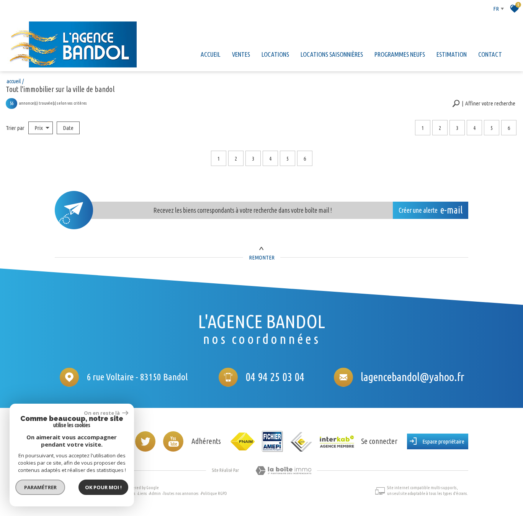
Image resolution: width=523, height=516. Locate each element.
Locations (275, 54)
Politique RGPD (214, 493)
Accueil (211, 54)
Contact (490, 54)
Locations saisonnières (332, 54)
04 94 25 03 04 (274, 376)
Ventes (241, 54)
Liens (142, 493)
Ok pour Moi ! (103, 487)
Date (68, 128)
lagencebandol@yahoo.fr (412, 376)
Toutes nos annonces (181, 493)
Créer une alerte (431, 210)
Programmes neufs (399, 54)
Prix (38, 128)
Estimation (451, 54)
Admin (155, 493)
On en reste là (102, 412)
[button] (483, 103)
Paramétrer (40, 487)
